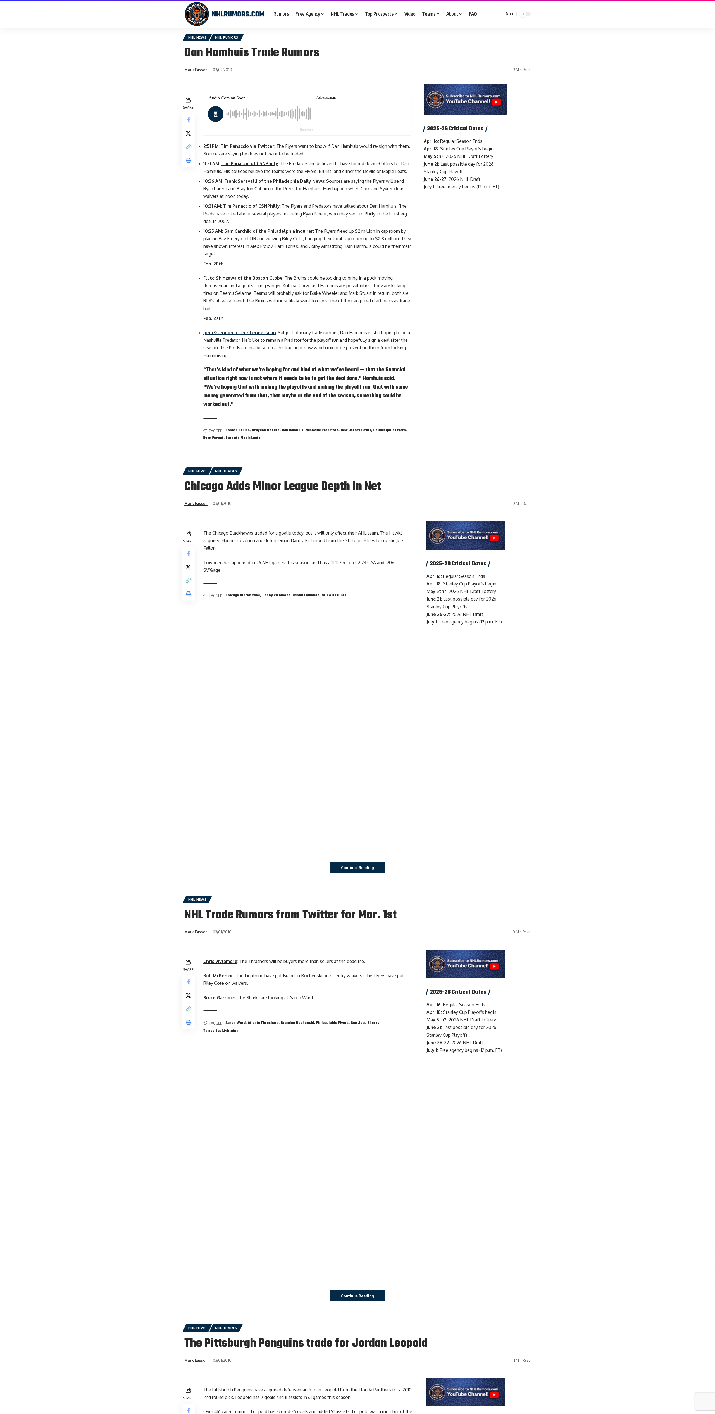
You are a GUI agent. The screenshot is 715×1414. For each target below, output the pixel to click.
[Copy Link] (188, 146)
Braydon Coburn (266, 430)
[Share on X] (188, 133)
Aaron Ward (235, 1023)
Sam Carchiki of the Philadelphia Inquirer (268, 231)
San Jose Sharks (365, 1023)
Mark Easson (196, 69)
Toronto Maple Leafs (243, 438)
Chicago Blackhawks (242, 595)
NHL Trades (226, 471)
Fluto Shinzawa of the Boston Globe (243, 278)
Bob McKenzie (218, 975)
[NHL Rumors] (224, 14)
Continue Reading (357, 867)
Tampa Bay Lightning (220, 1031)
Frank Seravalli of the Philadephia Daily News (274, 181)
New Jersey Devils (356, 430)
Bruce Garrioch (219, 997)
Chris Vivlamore (220, 961)
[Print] (188, 160)
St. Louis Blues (334, 595)
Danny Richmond (276, 595)
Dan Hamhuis (292, 430)
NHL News (197, 37)
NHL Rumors (226, 37)
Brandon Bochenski (297, 1023)
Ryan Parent (213, 438)
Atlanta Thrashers (263, 1023)
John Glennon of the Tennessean (239, 332)
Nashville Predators (322, 430)
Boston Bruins (237, 430)
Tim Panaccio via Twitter (247, 146)
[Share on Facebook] (188, 120)
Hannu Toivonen (306, 595)
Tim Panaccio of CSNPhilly (249, 163)
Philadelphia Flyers (389, 430)
